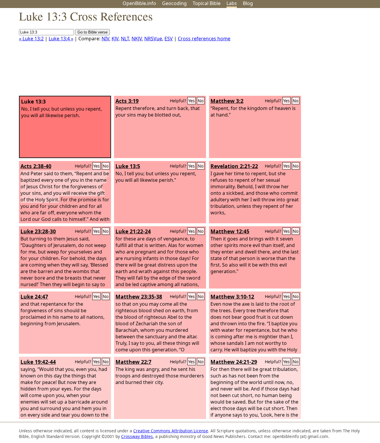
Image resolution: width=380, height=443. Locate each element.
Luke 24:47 (34, 296)
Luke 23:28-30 (38, 231)
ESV (168, 38)
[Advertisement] (320, 54)
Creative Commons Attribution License (170, 431)
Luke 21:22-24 (133, 231)
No (201, 100)
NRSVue (153, 38)
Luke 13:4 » (61, 38)
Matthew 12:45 (229, 231)
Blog (248, 3)
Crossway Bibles (137, 436)
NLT (125, 38)
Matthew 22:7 (133, 361)
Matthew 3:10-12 (232, 296)
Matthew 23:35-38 (138, 296)
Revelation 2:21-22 (234, 166)
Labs (232, 3)
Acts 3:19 (127, 100)
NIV (105, 38)
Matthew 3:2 (226, 100)
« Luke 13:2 (31, 38)
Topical (207, 3)
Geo (174, 3)
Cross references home (204, 38)
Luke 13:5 (127, 166)
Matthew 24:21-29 (233, 361)
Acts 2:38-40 (35, 166)
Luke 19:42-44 (38, 361)
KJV (115, 38)
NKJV (137, 38)
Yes (191, 100)
